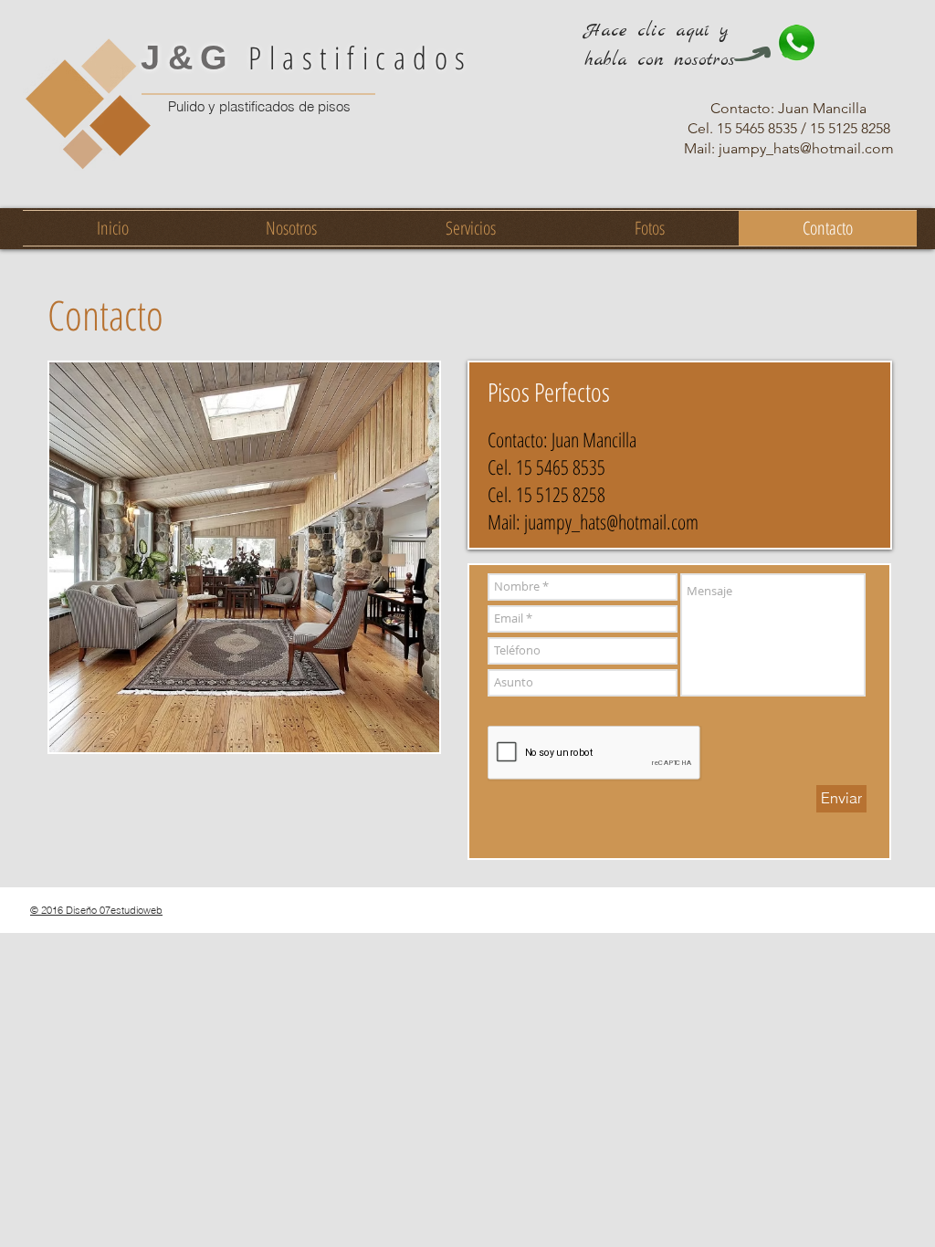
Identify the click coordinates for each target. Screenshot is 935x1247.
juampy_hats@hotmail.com (611, 521)
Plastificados (307, 58)
